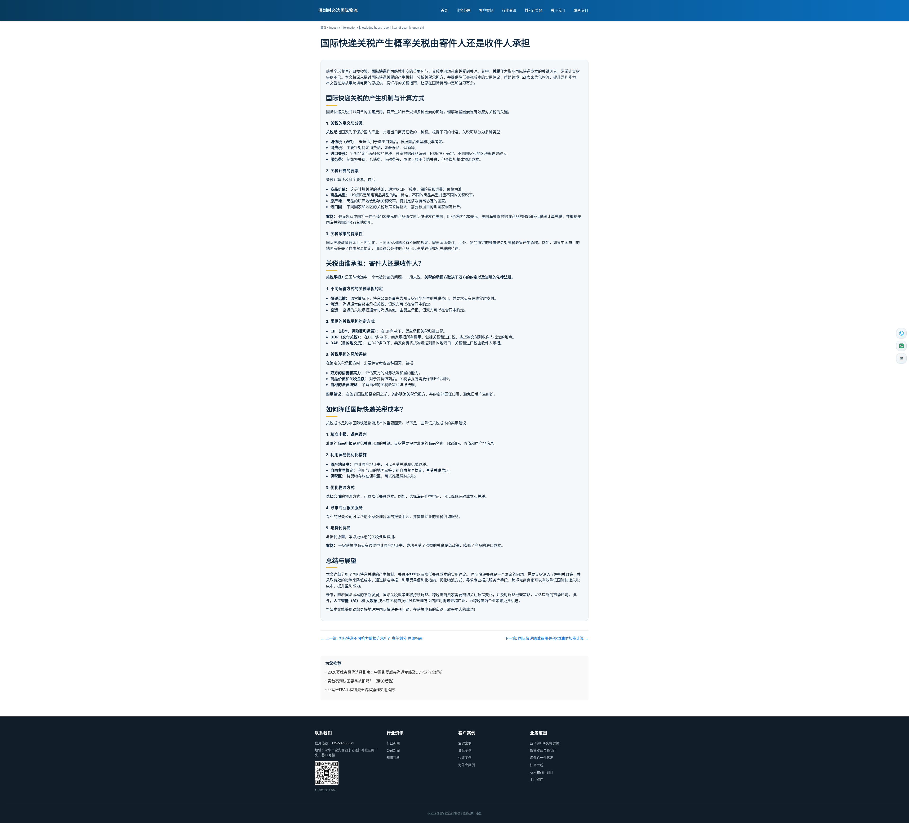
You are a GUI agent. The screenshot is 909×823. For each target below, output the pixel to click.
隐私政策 (468, 813)
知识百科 (393, 757)
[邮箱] (901, 358)
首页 (444, 10)
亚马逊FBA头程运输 (544, 743)
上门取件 (536, 779)
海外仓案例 (466, 765)
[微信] (901, 346)
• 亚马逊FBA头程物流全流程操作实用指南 (360, 689)
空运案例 (465, 743)
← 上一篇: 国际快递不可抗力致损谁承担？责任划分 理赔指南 (372, 638)
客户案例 (486, 10)
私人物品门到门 (541, 772)
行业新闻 (393, 743)
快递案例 (465, 757)
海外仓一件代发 (541, 757)
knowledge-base (370, 28)
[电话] (901, 333)
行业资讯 (509, 10)
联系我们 (581, 10)
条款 (478, 813)
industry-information (342, 28)
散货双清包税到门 (543, 750)
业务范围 (463, 10)
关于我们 (558, 10)
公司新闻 (393, 750)
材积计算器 (533, 10)
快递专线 (536, 765)
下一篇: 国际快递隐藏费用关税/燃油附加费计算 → (546, 638)
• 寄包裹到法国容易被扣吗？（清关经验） (360, 681)
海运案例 (465, 750)
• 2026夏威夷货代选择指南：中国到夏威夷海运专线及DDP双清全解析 (384, 672)
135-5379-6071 (342, 743)
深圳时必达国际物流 (338, 10)
